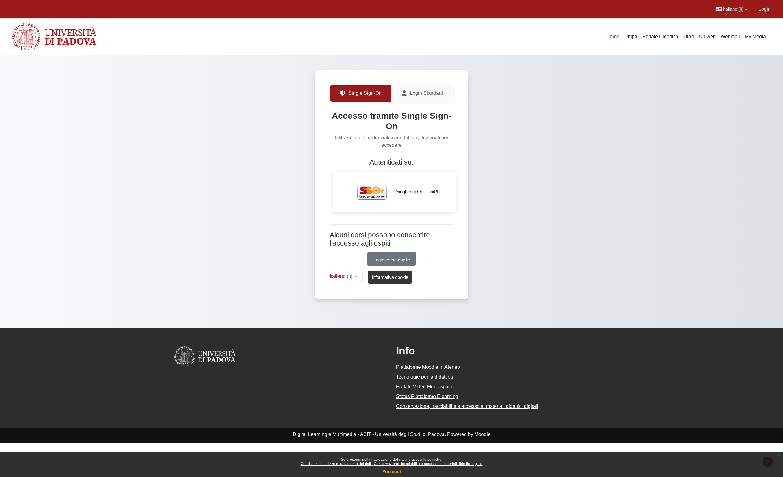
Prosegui (391, 471)
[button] (731, 9)
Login (765, 9)
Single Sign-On (365, 93)
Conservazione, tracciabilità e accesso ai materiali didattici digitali (428, 464)
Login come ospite (391, 259)
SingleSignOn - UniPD (417, 191)
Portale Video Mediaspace (425, 386)
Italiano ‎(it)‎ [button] (342, 276)
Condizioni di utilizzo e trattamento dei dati (336, 464)
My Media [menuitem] (755, 36)
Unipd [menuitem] (630, 36)
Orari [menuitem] (688, 36)
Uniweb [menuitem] (707, 36)
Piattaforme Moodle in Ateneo (428, 367)
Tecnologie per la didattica (424, 376)
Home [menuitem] (612, 36)
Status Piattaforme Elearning (427, 396)
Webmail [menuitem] (730, 36)
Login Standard (426, 93)
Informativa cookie (390, 277)
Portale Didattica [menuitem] (660, 36)
